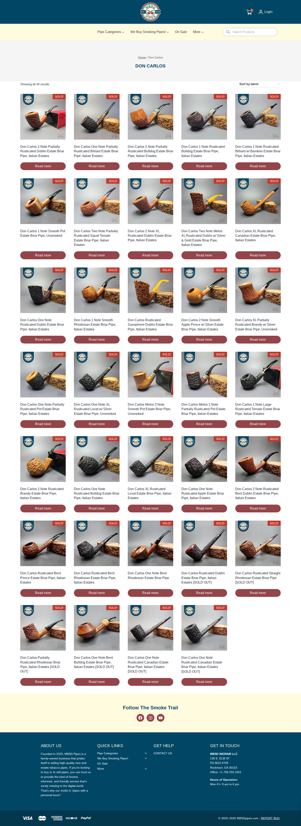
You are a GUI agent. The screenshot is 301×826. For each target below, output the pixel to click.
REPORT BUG (270, 818)
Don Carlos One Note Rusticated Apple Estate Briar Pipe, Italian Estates (202, 493)
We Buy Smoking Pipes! (112, 758)
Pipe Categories (107, 753)
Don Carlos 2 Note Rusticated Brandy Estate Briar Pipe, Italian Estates (42, 493)
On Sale (181, 32)
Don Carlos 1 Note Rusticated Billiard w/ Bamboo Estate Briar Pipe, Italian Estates (258, 151)
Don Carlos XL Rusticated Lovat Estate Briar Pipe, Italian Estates (150, 493)
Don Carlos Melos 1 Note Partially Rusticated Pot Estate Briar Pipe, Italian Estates (203, 409)
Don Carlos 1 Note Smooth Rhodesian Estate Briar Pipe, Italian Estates (95, 324)
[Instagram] (150, 717)
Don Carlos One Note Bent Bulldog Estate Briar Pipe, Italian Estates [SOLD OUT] (94, 662)
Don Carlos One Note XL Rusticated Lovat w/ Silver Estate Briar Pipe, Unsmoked (95, 409)
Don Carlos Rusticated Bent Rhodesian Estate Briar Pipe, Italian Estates (95, 577)
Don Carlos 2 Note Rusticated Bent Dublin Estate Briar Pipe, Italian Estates (257, 493)
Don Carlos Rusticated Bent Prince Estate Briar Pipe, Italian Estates (43, 577)
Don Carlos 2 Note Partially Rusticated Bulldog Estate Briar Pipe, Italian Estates (150, 151)
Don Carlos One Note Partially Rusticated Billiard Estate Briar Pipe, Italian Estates (96, 151)
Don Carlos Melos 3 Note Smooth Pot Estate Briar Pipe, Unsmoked (149, 409)
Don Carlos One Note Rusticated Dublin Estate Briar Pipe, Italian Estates (42, 324)
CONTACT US (163, 753)
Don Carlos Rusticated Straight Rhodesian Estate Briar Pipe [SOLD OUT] (257, 577)
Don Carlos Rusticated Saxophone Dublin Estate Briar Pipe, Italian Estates (150, 324)
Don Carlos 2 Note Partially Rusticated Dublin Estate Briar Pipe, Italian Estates (42, 151)
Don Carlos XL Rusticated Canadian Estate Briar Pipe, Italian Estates (255, 235)
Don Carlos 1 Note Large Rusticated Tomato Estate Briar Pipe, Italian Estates (257, 409)
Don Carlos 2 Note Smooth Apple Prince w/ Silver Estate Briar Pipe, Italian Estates (202, 324)
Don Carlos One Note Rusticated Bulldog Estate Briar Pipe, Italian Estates (96, 493)
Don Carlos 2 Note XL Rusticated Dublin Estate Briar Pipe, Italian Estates (150, 235)
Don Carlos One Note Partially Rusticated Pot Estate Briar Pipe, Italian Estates (42, 409)
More (100, 768)
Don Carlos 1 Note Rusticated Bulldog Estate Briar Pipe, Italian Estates (203, 151)
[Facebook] (140, 717)
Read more (43, 166)
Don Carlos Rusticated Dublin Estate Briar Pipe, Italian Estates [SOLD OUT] (203, 577)
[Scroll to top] (291, 580)
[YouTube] (160, 717)
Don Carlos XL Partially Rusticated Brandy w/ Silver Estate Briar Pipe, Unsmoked (256, 324)
